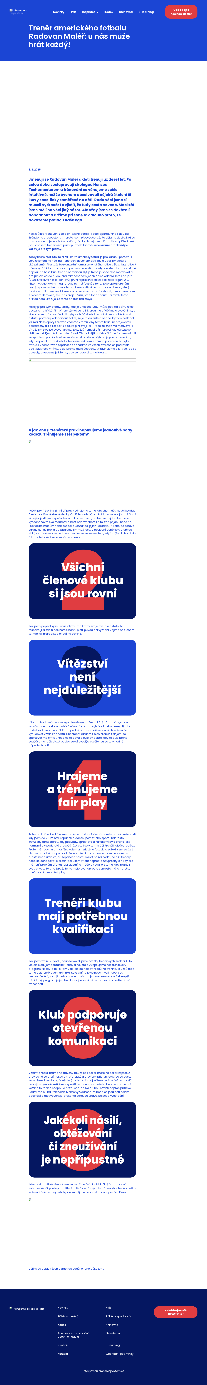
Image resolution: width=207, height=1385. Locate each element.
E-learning (146, 12)
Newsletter (113, 1333)
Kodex (108, 12)
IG (179, 1352)
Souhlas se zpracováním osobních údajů (74, 1335)
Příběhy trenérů (68, 1316)
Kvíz (73, 12)
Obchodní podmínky (120, 1354)
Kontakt (63, 1354)
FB (156, 1352)
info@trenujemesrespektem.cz (103, 1371)
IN (167, 1352)
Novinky (58, 12)
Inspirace (88, 12)
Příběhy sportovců (118, 1316)
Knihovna (126, 12)
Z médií (63, 1345)
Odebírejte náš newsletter (181, 12)
